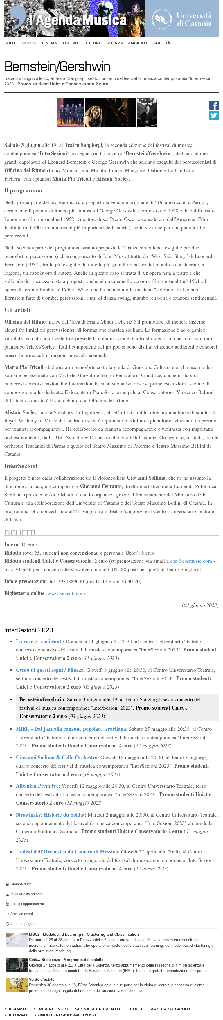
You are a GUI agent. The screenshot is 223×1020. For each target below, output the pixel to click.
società (161, 43)
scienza (114, 43)
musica (29, 43)
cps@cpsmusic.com (191, 560)
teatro (70, 43)
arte (11, 43)
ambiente (138, 43)
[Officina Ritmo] (70, 125)
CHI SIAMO (15, 1009)
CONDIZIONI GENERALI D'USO (65, 1014)
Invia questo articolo (26, 894)
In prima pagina (22, 924)
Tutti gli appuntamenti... (28, 904)
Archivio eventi (22, 914)
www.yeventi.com (66, 593)
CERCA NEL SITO (50, 1009)
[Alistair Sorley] (147, 125)
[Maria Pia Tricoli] (110, 125)
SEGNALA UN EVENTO (97, 1009)
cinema (49, 43)
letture (92, 43)
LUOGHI (135, 1009)
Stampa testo (20, 884)
